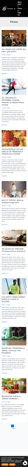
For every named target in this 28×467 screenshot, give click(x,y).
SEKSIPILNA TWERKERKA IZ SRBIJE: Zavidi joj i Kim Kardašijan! (13, 350)
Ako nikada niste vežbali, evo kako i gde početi (14, 50)
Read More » (5, 73)
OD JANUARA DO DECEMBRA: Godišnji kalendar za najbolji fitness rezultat (13, 101)
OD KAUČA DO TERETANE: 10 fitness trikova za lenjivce (13, 250)
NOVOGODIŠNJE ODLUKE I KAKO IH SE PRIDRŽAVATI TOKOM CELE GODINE (13, 151)
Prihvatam (5, 464)
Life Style (4, 157)
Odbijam (12, 464)
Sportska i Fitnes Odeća (20, 8)
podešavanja (18, 461)
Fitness (3, 54)
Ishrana (3, 402)
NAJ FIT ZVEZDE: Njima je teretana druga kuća (12, 201)
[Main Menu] (25, 8)
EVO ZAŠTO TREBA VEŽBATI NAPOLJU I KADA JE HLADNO (13, 299)
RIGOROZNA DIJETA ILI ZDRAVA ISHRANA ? (11, 397)
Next (14, 428)
